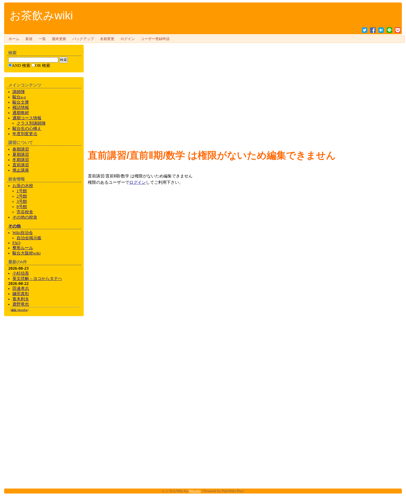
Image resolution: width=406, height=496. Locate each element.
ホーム (14, 39)
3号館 (22, 201)
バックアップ (83, 39)
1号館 (22, 191)
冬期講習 (20, 160)
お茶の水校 (22, 185)
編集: (19, 309)
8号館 (22, 206)
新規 (29, 39)
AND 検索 (21, 65)
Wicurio (195, 491)
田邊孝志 (20, 288)
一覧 (42, 39)
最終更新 (59, 39)
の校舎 (24, 217)
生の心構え (26, 128)
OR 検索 (42, 65)
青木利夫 (20, 299)
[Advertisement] (243, 56)
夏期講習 (20, 154)
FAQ (16, 243)
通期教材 (20, 113)
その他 (14, 226)
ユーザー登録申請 (155, 39)
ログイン (127, 39)
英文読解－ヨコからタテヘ (37, 278)
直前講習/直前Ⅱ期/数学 (136, 155)
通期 (26, 118)
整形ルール (22, 248)
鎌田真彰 (20, 294)
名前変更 (107, 39)
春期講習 (20, 149)
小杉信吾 (20, 273)
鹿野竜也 (20, 304)
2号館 (22, 196)
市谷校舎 (25, 212)
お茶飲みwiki (41, 15)
